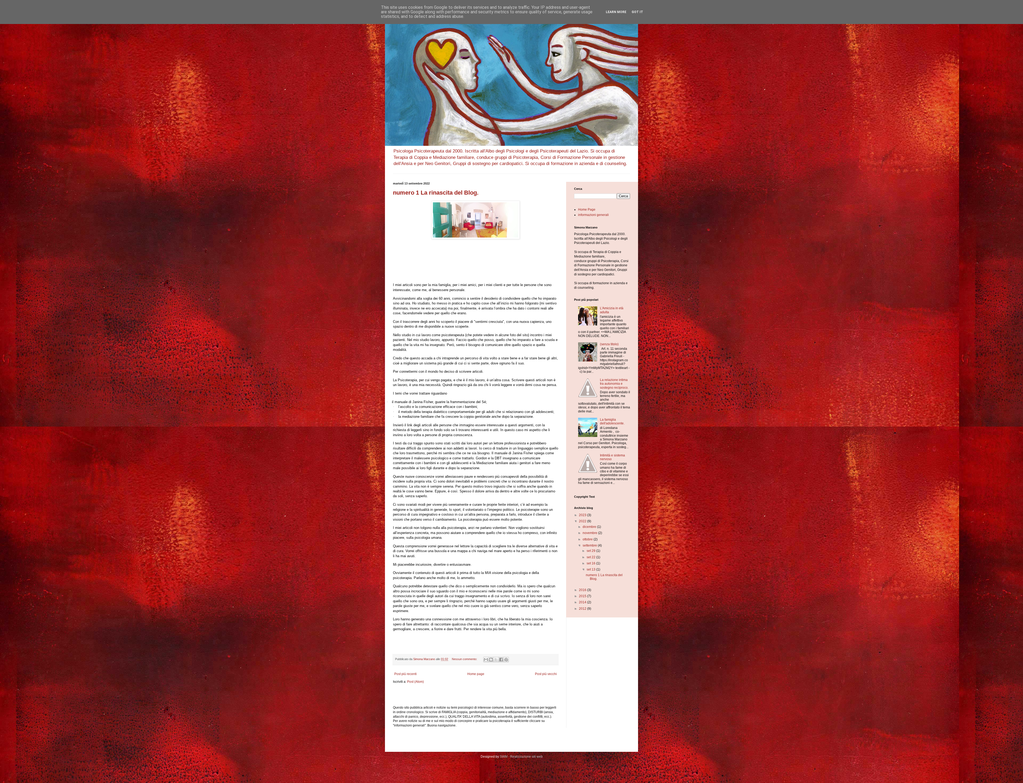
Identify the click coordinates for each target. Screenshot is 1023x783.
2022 (583, 521)
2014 (583, 602)
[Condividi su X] (496, 659)
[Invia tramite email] (486, 659)
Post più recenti (405, 674)
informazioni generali (593, 215)
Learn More (616, 12)
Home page (475, 674)
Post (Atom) (415, 682)
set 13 (591, 569)
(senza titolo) (609, 344)
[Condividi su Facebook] (501, 659)
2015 (583, 596)
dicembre (590, 527)
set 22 (591, 557)
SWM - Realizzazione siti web (521, 756)
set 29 (591, 551)
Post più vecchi (546, 674)
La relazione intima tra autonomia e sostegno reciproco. (614, 384)
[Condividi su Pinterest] (506, 659)
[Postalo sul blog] (491, 659)
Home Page (586, 209)
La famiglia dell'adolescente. (612, 421)
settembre (590, 545)
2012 (583, 609)
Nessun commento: (465, 659)
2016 (583, 590)
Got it (637, 12)
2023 (583, 515)
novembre (590, 533)
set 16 (591, 563)
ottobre (588, 539)
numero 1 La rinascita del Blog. (435, 192)
